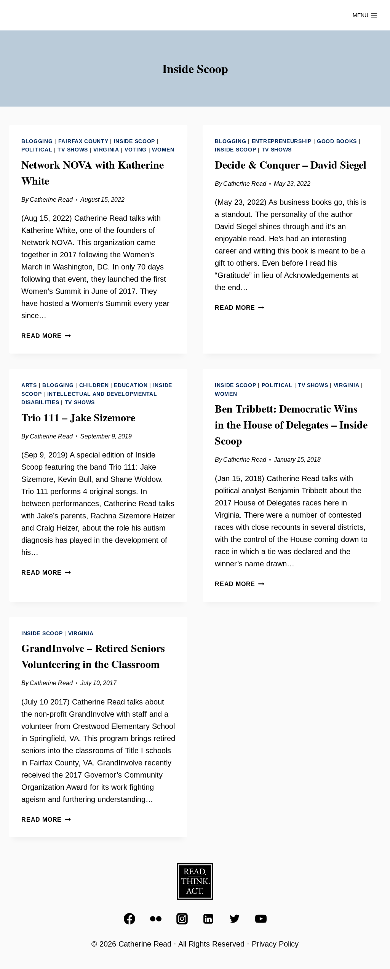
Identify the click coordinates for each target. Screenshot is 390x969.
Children (94, 385)
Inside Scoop (134, 141)
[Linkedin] (208, 918)
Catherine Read (51, 199)
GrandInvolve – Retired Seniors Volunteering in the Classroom (93, 656)
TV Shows (73, 150)
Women (163, 150)
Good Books (337, 141)
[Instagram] (182, 918)
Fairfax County (83, 141)
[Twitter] (234, 918)
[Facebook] (129, 918)
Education (130, 385)
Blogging (37, 141)
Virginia (106, 150)
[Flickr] (155, 918)
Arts (29, 385)
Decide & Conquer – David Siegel (290, 164)
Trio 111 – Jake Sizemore (78, 417)
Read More (46, 336)
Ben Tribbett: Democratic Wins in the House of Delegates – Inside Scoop (291, 424)
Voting (136, 150)
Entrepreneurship (282, 141)
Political (36, 150)
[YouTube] (260, 918)
